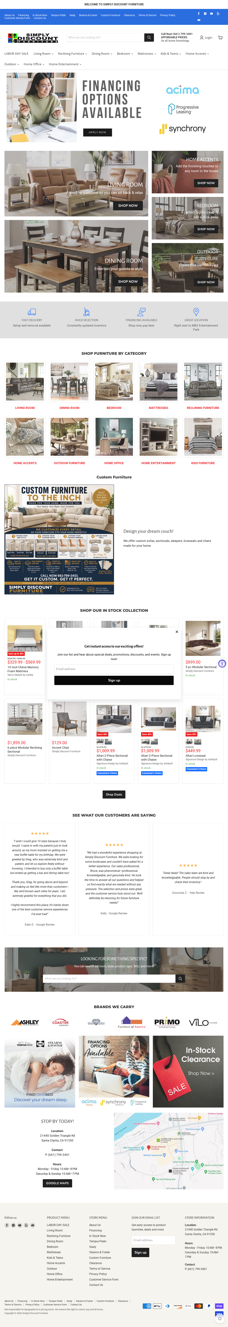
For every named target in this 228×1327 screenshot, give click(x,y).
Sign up (114, 680)
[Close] (177, 632)
